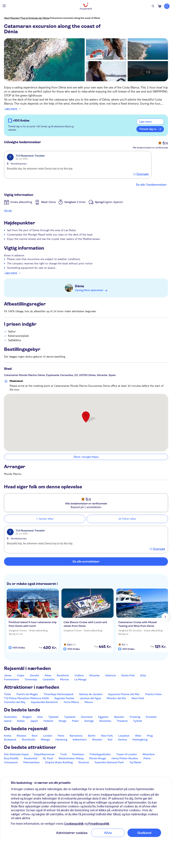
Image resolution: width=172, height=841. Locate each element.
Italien (21, 720)
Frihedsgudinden (100, 754)
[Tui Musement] (86, 6)
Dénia (79, 286)
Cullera (79, 675)
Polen (75, 720)
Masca (88, 702)
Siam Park (138, 698)
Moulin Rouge (97, 758)
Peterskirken (31, 762)
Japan (34, 720)
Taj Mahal (135, 762)
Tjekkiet (53, 716)
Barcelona (76, 735)
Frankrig (135, 716)
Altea (48, 675)
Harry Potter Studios (125, 758)
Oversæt (142, 174)
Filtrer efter (129, 518)
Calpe (20, 675)
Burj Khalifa (11, 758)
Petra (146, 758)
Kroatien (151, 716)
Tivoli (63, 754)
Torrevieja (31, 679)
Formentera (11, 679)
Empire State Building (59, 762)
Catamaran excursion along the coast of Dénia (75, 18)
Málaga (45, 739)
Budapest (10, 739)
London (47, 735)
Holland (48, 720)
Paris (61, 735)
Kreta (7, 735)
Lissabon (124, 735)
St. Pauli (48, 758)
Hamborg (61, 739)
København (80, 739)
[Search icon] (153, 6)
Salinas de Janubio (90, 694)
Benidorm (63, 675)
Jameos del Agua (90, 698)
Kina (40, 716)
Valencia (110, 675)
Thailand (122, 720)
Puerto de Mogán (27, 694)
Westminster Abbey (71, 758)
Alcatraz (83, 762)
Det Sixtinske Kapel (16, 754)
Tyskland (69, 716)
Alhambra (148, 754)
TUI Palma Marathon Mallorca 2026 (26, 698)
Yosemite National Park (109, 762)
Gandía (34, 675)
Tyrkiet (137, 720)
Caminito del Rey (14, 702)
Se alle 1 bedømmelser (151, 184)
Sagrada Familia (64, 698)
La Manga (80, 679)
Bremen (97, 739)
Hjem (7, 18)
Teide (7, 694)
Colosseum (11, 762)
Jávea (7, 675)
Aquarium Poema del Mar (124, 694)
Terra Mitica (71, 702)
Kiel (110, 739)
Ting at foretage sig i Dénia (34, 18)
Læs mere (11, 108)
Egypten (103, 716)
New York (107, 735)
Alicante (94, 675)
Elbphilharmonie (44, 754)
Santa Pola (128, 675)
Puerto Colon (153, 694)
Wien (138, 735)
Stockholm (28, 739)
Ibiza (143, 675)
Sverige (89, 720)
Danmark (87, 716)
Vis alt (8, 210)
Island (7, 720)
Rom (34, 735)
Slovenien (105, 720)
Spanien (15, 18)
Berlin (91, 735)
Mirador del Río (116, 698)
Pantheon (78, 754)
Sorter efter (46, 518)
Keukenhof (30, 758)
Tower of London (126, 754)
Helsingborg (139, 739)
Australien (10, 716)
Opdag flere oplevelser (89, 290)
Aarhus (122, 739)
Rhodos (21, 735)
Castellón (49, 679)
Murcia (64, 679)
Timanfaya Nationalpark (59, 694)
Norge (62, 720)
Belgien (27, 716)
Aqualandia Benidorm (44, 702)
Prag (150, 735)
